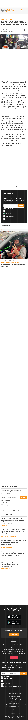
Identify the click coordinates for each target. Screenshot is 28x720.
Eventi (7, 262)
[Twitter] (8, 609)
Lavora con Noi (21, 653)
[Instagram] (16, 609)
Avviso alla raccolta (14, 710)
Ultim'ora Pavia (20, 649)
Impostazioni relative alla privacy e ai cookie (14, 708)
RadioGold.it (18, 713)
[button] (26, 229)
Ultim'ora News (17, 647)
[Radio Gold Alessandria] (7, 10)
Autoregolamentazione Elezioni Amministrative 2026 (14, 705)
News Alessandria (9, 211)
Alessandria (9, 525)
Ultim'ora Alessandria (9, 649)
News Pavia (8, 213)
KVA (18, 717)
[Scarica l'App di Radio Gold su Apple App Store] (14, 617)
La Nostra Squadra (14, 645)
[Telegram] (19, 609)
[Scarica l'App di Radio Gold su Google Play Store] (14, 622)
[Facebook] (4, 609)
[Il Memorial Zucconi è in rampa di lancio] (14, 245)
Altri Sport (4, 19)
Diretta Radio (6, 653)
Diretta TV (13, 653)
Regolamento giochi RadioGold (14, 700)
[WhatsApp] (23, 609)
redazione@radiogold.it (19, 716)
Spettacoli (11, 262)
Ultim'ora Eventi (21, 651)
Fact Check (14, 701)
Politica (3, 547)
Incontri (7, 536)
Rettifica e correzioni (14, 703)
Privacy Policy (20, 219)
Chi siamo (5, 645)
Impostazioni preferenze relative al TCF (14, 706)
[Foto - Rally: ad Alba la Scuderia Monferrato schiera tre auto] (14, 41)
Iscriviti (21, 206)
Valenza (10, 19)
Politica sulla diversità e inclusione (14, 695)
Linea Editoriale (14, 698)
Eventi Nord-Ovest (9, 216)
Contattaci (14, 657)
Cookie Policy (17, 693)
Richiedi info (14, 634)
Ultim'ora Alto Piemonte (9, 651)
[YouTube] (12, 609)
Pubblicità (22, 645)
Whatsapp (9, 647)
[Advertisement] (14, 65)
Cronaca (3, 262)
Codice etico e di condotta (14, 696)
